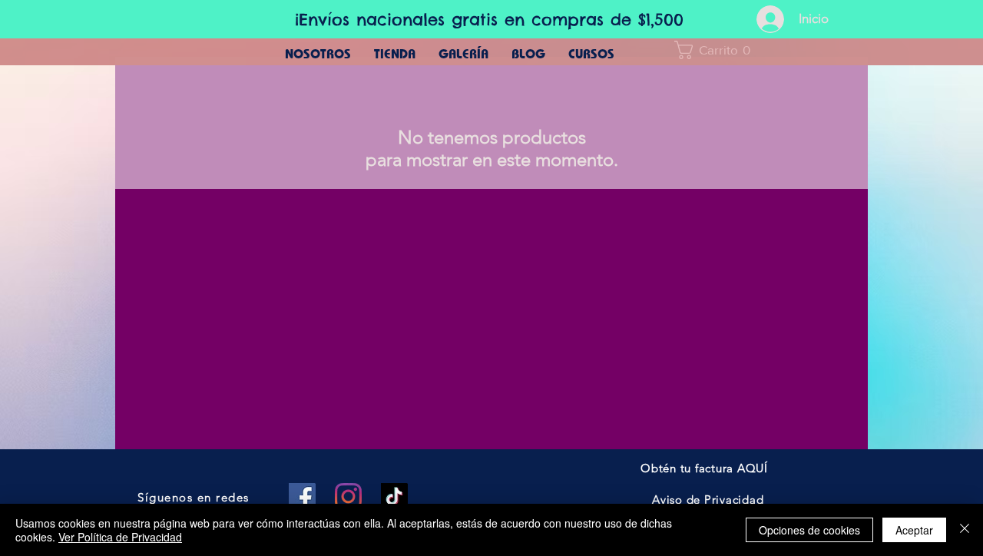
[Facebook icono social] (302, 496)
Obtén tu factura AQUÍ (704, 468)
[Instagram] (348, 496)
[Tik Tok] (394, 496)
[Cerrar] (964, 530)
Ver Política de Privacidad (120, 536)
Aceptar (914, 530)
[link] (717, 50)
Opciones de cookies (809, 530)
